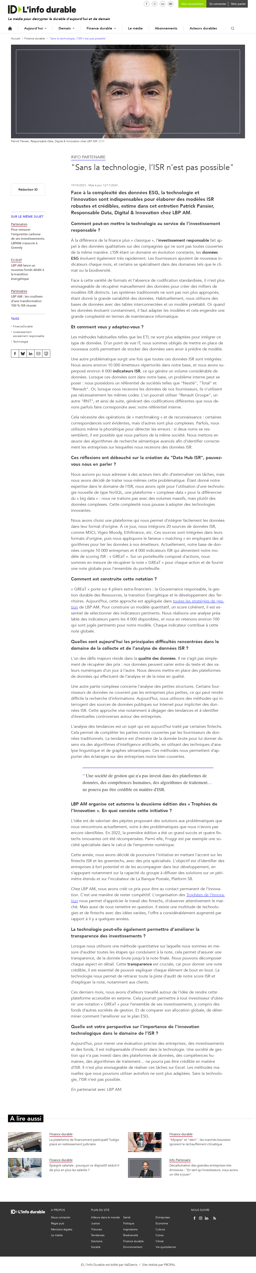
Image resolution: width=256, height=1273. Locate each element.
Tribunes (96, 1229)
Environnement (132, 1247)
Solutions (96, 1241)
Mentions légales (61, 1229)
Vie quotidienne (166, 1247)
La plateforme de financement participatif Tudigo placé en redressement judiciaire (84, 1142)
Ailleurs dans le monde (105, 1217)
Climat (160, 1241)
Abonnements (166, 28)
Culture (160, 1229)
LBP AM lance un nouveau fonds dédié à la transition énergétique (27, 272)
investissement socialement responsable (28, 334)
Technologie (20, 342)
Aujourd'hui (33, 28)
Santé (126, 1217)
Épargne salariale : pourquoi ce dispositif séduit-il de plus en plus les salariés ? (84, 1167)
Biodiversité (130, 1235)
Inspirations (130, 1229)
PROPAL (169, 1265)
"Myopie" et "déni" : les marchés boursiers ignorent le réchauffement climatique (199, 1142)
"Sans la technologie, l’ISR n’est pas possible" (78, 38)
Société (95, 1247)
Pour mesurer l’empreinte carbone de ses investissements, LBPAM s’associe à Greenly (28, 238)
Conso (160, 1235)
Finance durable (99, 28)
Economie (162, 1223)
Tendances (97, 1235)
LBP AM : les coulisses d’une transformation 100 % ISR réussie (27, 301)
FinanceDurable (23, 326)
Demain (65, 28)
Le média (135, 28)
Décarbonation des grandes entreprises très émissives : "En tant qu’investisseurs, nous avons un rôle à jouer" (203, 1169)
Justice (95, 1223)
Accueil (10, 28)
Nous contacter (60, 1217)
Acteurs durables (203, 28)
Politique (128, 1223)
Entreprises (163, 1217)
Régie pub (57, 1223)
